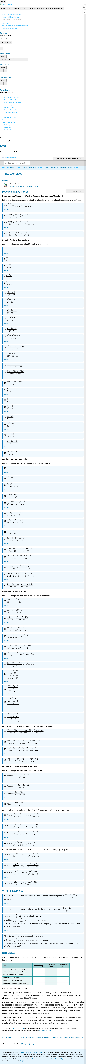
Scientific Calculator (10, 112)
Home (11, 167)
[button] (7, 127)
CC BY (78, 1028)
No (33, 1044)
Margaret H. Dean (45, 1030)
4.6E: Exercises (18, 1028)
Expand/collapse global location (83, 167)
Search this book (5, 35)
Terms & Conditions (48, 1059)
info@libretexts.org (25, 1061)
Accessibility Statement (62, 1059)
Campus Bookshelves (28, 167)
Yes (25, 1044)
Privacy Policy (36, 1059)
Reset (3, 56)
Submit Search (6, 42)
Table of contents (75, 191)
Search (5, 163)
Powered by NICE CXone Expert (32, 1052)
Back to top (6, 1037)
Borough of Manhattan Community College (57, 167)
